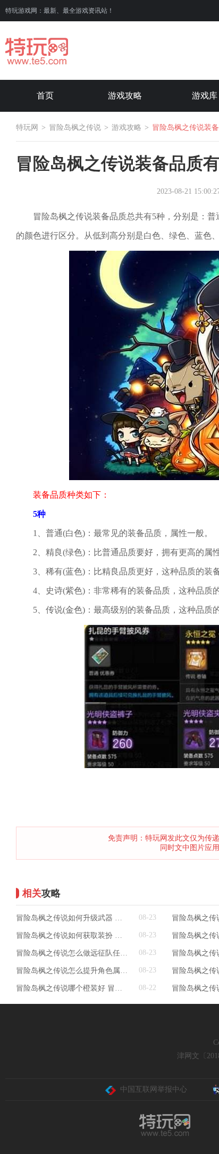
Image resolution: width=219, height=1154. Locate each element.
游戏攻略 (125, 95)
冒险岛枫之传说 (75, 127)
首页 (45, 95)
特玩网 (27, 127)
